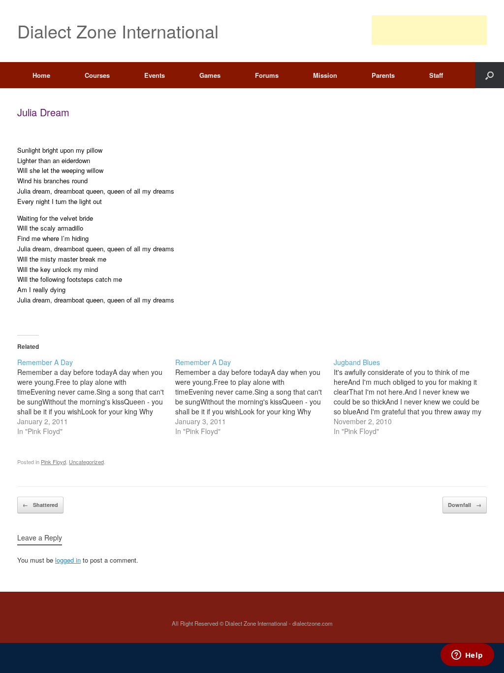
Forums (267, 75)
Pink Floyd (53, 462)
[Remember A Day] (96, 396)
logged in (68, 560)
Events (154, 75)
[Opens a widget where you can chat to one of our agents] (467, 655)
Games (209, 75)
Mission (325, 75)
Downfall (464, 504)
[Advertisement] (429, 30)
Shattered (40, 504)
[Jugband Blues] (413, 396)
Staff (436, 75)
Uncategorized (86, 462)
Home (41, 75)
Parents (383, 75)
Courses (97, 75)
